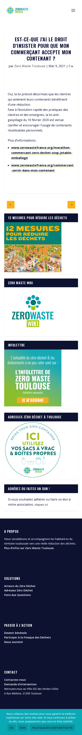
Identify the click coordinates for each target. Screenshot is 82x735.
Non (23, 727)
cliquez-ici (41, 504)
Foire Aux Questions (17, 595)
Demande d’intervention (20, 684)
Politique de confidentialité (52, 727)
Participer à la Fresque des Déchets (27, 637)
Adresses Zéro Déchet (18, 590)
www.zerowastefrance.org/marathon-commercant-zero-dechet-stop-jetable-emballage (41, 153)
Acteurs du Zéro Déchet (19, 586)
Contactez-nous (15, 679)
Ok (11, 727)
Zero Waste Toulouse (29, 66)
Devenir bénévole (15, 633)
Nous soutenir (13, 642)
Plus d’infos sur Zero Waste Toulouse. (29, 548)
